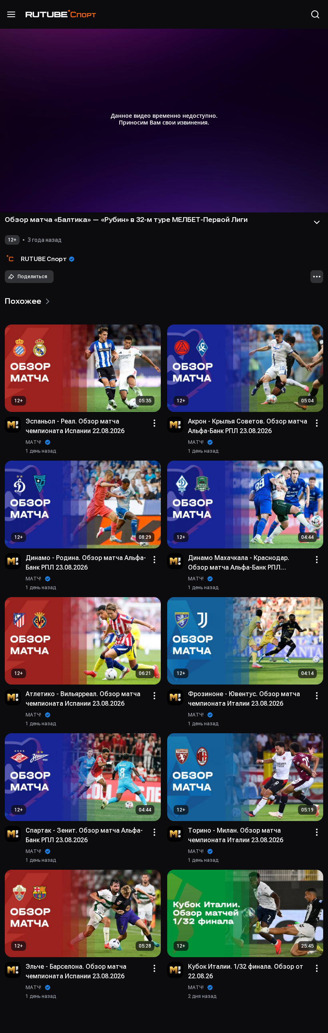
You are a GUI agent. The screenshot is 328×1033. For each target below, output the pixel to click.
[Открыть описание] (316, 222)
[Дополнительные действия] (316, 276)
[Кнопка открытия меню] (11, 14)
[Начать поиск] (315, 14)
